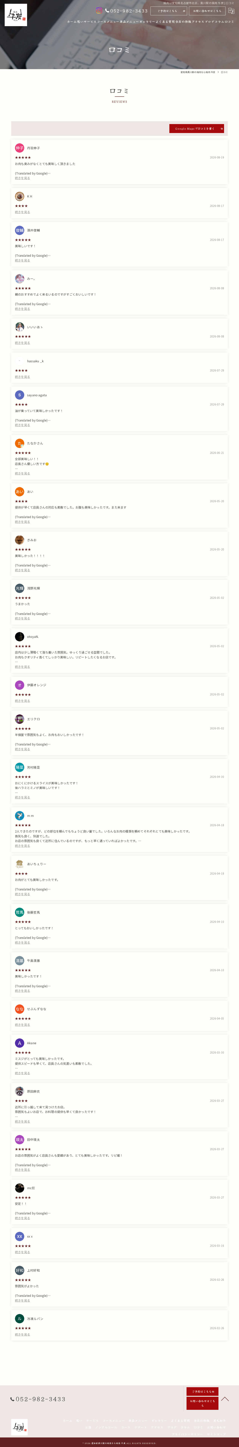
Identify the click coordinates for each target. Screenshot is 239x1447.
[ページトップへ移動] (225, 1398)
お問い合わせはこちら (207, 11)
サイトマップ (216, 1434)
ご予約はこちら (167, 11)
